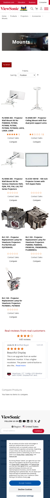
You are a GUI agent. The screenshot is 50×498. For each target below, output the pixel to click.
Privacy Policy (20, 454)
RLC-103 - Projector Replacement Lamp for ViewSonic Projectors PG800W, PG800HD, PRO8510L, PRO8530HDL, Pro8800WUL (36, 243)
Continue (38, 431)
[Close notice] (40, 443)
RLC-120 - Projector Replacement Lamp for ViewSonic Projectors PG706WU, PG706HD (12, 302)
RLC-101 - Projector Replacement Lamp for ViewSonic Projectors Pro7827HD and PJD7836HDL (12, 242)
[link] (25, 374)
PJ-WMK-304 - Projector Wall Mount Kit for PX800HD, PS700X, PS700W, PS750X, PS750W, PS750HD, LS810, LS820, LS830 (13, 124)
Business (32, 2)
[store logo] (15, 8)
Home (4, 16)
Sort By (13, 75)
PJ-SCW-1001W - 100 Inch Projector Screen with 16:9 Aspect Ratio (37, 181)
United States (32, 426)
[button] (13, 142)
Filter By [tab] (6, 65)
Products (13, 16)
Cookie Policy (29, 454)
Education (21, 2)
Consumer (43, 2)
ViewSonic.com (8, 2)
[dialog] (25, 466)
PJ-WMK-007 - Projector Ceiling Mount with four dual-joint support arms (36, 120)
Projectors (25, 16)
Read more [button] (21, 365)
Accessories (36, 16)
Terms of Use (13, 456)
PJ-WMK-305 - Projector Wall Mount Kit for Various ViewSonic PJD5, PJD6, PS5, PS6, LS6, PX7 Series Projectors (12, 184)
